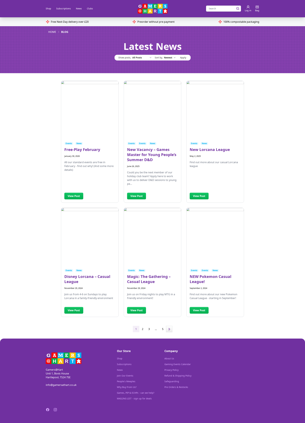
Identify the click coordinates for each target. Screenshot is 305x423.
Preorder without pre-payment (156, 21)
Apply (183, 57)
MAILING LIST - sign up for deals (134, 398)
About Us (169, 358)
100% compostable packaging (241, 21)
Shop (48, 8)
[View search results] (237, 9)
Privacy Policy (171, 369)
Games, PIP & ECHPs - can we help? (135, 392)
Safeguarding (171, 381)
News (79, 8)
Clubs (90, 8)
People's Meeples (126, 381)
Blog (64, 32)
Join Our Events (125, 375)
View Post (74, 196)
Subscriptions (63, 8)
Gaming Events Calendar (177, 364)
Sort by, (159, 57)
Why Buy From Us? (126, 387)
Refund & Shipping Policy (177, 375)
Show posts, (125, 57)
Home (52, 32)
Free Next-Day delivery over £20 (70, 21)
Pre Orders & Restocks (176, 387)
